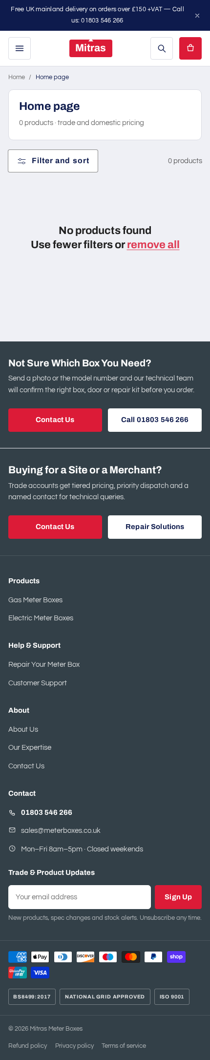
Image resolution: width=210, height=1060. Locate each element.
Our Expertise (29, 747)
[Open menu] (19, 48)
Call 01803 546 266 (155, 420)
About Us (23, 729)
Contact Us (55, 420)
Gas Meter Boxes (35, 600)
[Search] (161, 48)
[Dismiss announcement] (197, 15)
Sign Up (178, 897)
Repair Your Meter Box (44, 664)
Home (16, 77)
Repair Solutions (155, 526)
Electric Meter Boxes (40, 618)
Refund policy (27, 1046)
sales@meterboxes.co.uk (61, 830)
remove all (153, 245)
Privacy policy (74, 1046)
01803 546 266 (46, 812)
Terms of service (124, 1046)
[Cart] (190, 48)
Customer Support (37, 683)
